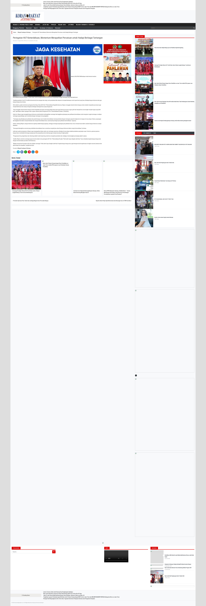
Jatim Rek (45, 24)
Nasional (29, 28)
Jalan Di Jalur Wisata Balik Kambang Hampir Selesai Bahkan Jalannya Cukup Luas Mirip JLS (63, 5)
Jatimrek (71, 24)
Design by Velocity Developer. (38, 602)
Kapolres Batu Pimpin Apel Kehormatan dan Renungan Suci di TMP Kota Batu (113, 200)
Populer (53, 24)
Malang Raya (62, 24)
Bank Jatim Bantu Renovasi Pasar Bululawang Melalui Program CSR (178, 567)
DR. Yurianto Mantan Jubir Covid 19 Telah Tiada (163, 199)
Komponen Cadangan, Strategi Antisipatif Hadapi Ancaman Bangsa (178, 564)
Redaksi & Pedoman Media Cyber (23, 24)
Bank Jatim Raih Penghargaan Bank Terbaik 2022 (164, 162)
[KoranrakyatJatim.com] (28, 16)
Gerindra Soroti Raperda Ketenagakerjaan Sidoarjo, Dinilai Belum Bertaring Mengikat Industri (172, 120)
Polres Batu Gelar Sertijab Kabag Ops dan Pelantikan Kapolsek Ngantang (168, 47)
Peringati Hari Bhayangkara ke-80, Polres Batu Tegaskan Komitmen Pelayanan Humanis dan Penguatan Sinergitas (69, 8)
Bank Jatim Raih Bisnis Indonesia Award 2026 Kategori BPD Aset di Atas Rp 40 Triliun (62, 3)
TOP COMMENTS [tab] (147, 133)
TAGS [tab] (154, 133)
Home (14, 32)
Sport (35, 28)
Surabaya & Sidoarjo (46, 28)
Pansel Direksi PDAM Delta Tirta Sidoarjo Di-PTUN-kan (165, 180)
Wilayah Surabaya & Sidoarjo (85, 24)
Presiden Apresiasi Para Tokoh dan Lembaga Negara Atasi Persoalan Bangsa (30, 200)
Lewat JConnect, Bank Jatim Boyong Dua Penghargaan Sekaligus (58, 1)
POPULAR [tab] (138, 133)
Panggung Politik (18, 28)
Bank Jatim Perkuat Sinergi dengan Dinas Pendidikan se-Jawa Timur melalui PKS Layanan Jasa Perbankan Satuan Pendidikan (56, 165)
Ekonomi (57, 28)
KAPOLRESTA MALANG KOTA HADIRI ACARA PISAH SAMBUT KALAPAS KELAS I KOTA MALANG (173, 144)
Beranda (37, 24)
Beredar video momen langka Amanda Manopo (163, 217)
